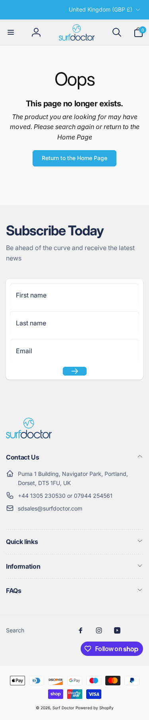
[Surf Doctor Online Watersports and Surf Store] (29, 436)
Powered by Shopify (94, 707)
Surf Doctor (63, 707)
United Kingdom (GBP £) (100, 9)
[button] (10, 32)
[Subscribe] (75, 371)
